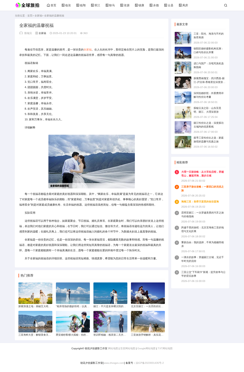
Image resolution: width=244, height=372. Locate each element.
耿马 (112, 5)
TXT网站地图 (165, 348)
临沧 (68, 5)
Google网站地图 (146, 348)
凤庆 (185, 5)
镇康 (141, 5)
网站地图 (113, 348)
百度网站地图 (127, 348)
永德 (156, 5)
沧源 (127, 5)
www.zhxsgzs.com (114, 362)
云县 (170, 5)
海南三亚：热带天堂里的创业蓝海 (200, 201)
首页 (53, 5)
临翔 (83, 5)
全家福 (38, 15)
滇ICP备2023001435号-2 (150, 362)
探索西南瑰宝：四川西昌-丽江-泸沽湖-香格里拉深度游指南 (209, 82)
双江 (97, 5)
